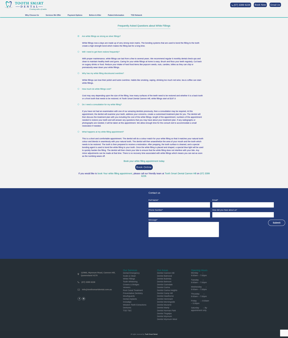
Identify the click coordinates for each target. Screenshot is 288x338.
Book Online (144, 167)
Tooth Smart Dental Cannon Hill (180, 173)
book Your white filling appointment (115, 173)
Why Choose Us (32, 15)
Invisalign (127, 302)
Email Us (275, 4)
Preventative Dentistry (133, 293)
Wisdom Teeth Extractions (134, 305)
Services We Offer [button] (53, 15)
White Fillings (129, 279)
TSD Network (136, 15)
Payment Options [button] (75, 15)
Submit (276, 222)
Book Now (260, 4)
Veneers (126, 287)
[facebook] (79, 298)
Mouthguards (129, 296)
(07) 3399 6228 (242, 4)
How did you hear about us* (224, 210)
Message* (153, 220)
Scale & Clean (129, 276)
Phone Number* (155, 210)
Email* (215, 200)
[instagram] (83, 298)
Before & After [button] (95, 15)
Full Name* (153, 200)
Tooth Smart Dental (151, 334)
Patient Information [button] (116, 15)
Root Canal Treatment (133, 290)
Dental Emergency (131, 273)
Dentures (127, 308)
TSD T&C (127, 310)
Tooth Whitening (130, 282)
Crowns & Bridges (131, 284)
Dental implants (130, 299)
